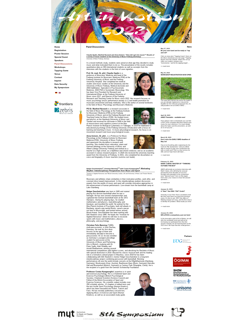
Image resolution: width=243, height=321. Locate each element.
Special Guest (61, 57)
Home (57, 47)
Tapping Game (61, 70)
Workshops (59, 67)
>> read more (165, 66)
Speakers (58, 60)
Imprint (57, 81)
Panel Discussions (63, 64)
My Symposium (61, 87)
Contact (58, 77)
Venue (57, 74)
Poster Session (61, 54)
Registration (60, 50)
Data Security (60, 84)
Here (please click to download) (171, 121)
